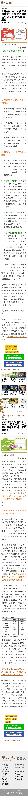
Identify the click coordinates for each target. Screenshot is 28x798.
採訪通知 (4, 781)
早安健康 (18, 774)
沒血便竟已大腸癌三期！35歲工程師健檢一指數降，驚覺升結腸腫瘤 (5, 406)
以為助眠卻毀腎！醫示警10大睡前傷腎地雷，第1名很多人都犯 (5, 393)
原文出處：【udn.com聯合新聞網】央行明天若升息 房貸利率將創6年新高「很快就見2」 (14, 672)
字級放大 (23, 48)
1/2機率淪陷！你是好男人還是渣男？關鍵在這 (13, 393)
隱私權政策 (5, 784)
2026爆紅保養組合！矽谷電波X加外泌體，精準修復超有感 (22, 406)
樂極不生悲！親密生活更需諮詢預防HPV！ (22, 380)
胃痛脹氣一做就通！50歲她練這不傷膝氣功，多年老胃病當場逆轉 (13, 380)
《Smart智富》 (17, 319)
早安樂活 (6, 3)
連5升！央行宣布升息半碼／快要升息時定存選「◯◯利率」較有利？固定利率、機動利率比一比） (14, 496)
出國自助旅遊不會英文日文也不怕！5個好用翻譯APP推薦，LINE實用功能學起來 (5, 380)
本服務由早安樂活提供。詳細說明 (14, 793)
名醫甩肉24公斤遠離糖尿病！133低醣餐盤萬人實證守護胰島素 (13, 406)
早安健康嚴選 (19, 776)
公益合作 (4, 779)
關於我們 (4, 774)
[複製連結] (1, 410)
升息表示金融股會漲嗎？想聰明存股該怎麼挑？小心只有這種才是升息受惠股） (14, 577)
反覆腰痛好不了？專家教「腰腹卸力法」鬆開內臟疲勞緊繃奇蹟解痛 (22, 393)
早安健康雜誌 (19, 779)
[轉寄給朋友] (1, 407)
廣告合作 (4, 776)
